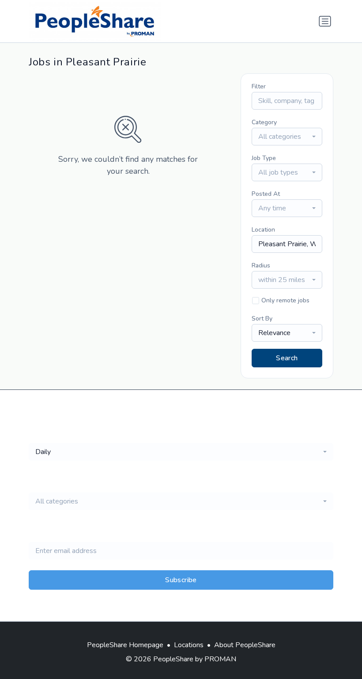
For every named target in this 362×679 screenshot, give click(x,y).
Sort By (262, 318)
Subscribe (181, 580)
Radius (261, 265)
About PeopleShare (244, 645)
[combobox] (287, 136)
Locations (189, 645)
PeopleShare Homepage (125, 645)
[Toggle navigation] (325, 21)
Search (287, 358)
